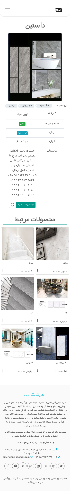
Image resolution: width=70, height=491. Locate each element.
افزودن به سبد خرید (26, 205)
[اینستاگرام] (53, 466)
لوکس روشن (62, 363)
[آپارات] (15, 466)
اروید (31, 263)
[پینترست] (46, 466)
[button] (8, 10)
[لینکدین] (38, 466)
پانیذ (31, 313)
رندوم (11, 105)
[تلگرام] (23, 465)
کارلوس (29, 363)
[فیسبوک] (7, 466)
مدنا (66, 313)
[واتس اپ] (30, 466)
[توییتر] (61, 466)
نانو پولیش (27, 105)
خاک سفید (44, 105)
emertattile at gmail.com (16, 457)
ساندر (65, 263)
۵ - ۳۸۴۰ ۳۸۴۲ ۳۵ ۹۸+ (45, 457)
